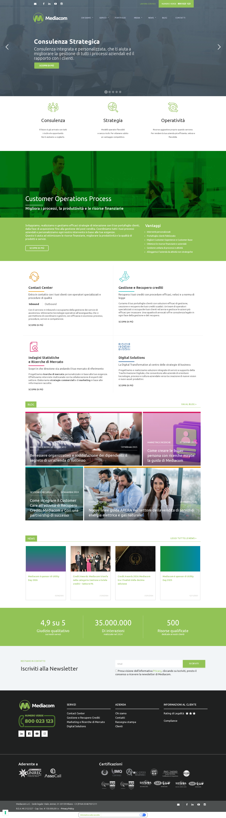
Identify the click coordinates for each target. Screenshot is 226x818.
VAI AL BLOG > (188, 404)
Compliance (170, 720)
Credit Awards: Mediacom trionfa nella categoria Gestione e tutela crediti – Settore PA (90, 580)
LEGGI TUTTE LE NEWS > (183, 538)
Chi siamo (121, 713)
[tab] (34, 304)
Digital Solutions (76, 726)
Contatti (120, 717)
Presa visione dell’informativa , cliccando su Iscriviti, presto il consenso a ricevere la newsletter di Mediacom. (155, 672)
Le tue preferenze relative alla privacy (121, 815)
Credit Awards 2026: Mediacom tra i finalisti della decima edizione (134, 580)
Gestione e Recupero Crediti (83, 717)
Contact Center (98, 502)
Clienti (119, 726)
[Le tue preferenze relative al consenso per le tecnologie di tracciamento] (5, 813)
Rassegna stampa (125, 721)
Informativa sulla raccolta (90, 815)
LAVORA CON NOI (148, 4)
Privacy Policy (67, 808)
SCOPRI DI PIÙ (46, 65)
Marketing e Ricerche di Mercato (48, 447)
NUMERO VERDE (176, 3)
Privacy (157, 670)
